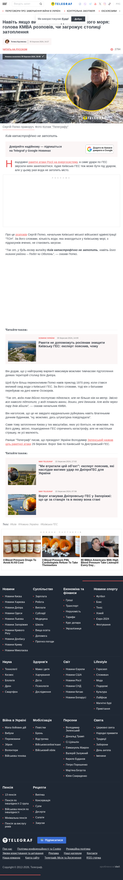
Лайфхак (101, 697)
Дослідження (43, 691)
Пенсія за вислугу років (15, 825)
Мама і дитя (42, 669)
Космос (9, 674)
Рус (118, 4)
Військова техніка (15, 755)
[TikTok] (109, 3)
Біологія (10, 680)
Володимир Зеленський (73, 729)
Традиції (101, 739)
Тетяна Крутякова (18, 42)
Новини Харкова (15, 602)
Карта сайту (32, 857)
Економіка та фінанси (73, 591)
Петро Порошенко (76, 764)
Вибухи (9, 733)
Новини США (74, 674)
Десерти (40, 811)
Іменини (101, 755)
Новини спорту (106, 589)
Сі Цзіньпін (72, 742)
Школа (39, 624)
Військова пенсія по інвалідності (17, 811)
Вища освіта (42, 630)
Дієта (38, 680)
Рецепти (39, 787)
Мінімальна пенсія (16, 817)
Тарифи (70, 617)
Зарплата (41, 596)
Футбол (100, 596)
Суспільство (43, 589)
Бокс (99, 602)
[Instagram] (104, 3)
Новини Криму (13, 644)
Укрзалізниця (73, 628)
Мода (99, 680)
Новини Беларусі (76, 697)
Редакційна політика (78, 849)
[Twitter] (100, 4)
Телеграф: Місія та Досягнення (63, 857)
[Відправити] (40, 3)
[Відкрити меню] (5, 4)
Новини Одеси (13, 613)
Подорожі (102, 686)
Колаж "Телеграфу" (55, 126)
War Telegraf (46, 462)
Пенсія (8, 787)
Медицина (41, 618)
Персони (70, 720)
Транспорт (72, 605)
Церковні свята (105, 727)
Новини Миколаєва (16, 650)
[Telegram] (90, 3)
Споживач (102, 674)
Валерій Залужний (77, 753)
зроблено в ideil (110, 867)
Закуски (40, 823)
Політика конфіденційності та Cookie (39, 849)
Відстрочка (41, 739)
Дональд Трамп (75, 736)
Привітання (103, 708)
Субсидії (40, 613)
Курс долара (73, 622)
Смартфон (11, 691)
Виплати (40, 607)
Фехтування (103, 624)
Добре (78, 19)
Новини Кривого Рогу (14, 632)
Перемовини (12, 739)
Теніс (99, 607)
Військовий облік (45, 750)
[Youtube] (95, 3)
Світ (66, 662)
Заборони (102, 744)
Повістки (40, 727)
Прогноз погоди (44, 641)
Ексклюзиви (109, 11)
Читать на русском (15, 49)
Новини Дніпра (14, 607)
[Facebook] (80, 3)
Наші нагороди (73, 853)
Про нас (7, 849)
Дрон (8, 686)
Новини (8, 589)
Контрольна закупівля (81, 11)
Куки (65, 19)
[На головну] (61, 4)
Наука (7, 662)
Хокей (99, 613)
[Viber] (85, 4)
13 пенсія (10, 794)
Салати (39, 817)
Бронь (39, 733)
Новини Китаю (74, 691)
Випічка (40, 794)
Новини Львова (14, 618)
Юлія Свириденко (76, 776)
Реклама (54, 853)
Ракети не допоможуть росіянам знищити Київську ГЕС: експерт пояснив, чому (72, 344)
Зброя (8, 744)
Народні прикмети (107, 733)
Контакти (92, 853)
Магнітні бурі (103, 703)
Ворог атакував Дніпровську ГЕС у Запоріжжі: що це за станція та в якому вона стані (75, 497)
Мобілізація (42, 720)
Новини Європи (75, 669)
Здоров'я (40, 662)
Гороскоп (101, 669)
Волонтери (11, 750)
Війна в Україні (14, 720)
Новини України (46, 338)
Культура (101, 691)
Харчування (42, 674)
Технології (11, 669)
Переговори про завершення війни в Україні (32, 11)
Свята (98, 720)
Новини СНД (73, 686)
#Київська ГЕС (49, 524)
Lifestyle (100, 662)
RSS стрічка (93, 857)
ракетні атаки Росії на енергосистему (53, 162)
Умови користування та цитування (23, 853)
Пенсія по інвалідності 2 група (17, 802)
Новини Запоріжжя (16, 624)
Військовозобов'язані (48, 744)
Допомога (41, 636)
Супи (38, 806)
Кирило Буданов (75, 759)
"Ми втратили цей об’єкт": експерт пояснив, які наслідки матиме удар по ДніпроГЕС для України (76, 469)
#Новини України (28, 524)
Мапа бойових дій (15, 727)
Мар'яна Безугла (76, 770)
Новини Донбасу (15, 639)
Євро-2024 (102, 618)
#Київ (13, 524)
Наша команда (11, 857)
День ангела (103, 750)
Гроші (69, 600)
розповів (21, 234)
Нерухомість (73, 611)
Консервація (42, 800)
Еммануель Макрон (77, 747)
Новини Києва (13, 596)
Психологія (42, 686)
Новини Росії (73, 680)
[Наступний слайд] (120, 11)
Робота (39, 602)
